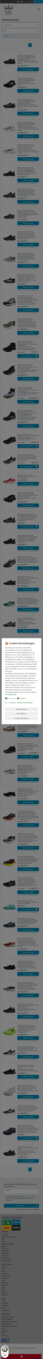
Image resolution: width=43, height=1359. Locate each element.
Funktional (12, 703)
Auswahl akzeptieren (21, 718)
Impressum (31, 687)
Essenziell (12, 698)
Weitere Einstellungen (25, 703)
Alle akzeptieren (21, 709)
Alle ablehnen (21, 714)
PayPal (23, 698)
